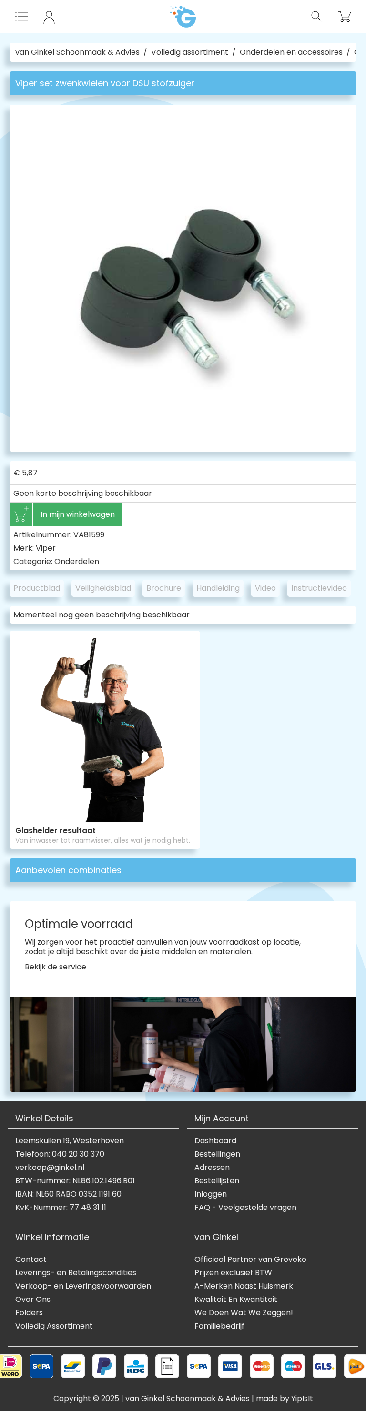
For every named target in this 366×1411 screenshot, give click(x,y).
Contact (31, 1259)
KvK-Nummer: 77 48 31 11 (60, 1207)
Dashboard (215, 1141)
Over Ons (33, 1299)
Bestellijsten (216, 1181)
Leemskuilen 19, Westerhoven (69, 1141)
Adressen (212, 1167)
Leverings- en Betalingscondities (75, 1273)
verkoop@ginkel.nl (49, 1167)
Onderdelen (76, 561)
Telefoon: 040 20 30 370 (59, 1154)
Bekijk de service (55, 967)
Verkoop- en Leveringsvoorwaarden (83, 1286)
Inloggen (210, 1194)
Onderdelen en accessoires (291, 52)
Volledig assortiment (189, 52)
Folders (29, 1313)
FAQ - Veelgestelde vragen (245, 1207)
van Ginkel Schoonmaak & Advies (77, 52)
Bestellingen (217, 1154)
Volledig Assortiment (54, 1326)
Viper (46, 548)
